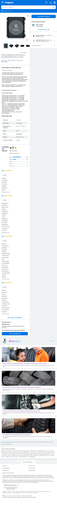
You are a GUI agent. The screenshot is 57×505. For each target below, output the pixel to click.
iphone (40, 451)
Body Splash (45, 454)
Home (3, 495)
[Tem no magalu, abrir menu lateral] (2, 2)
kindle (9, 453)
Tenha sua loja (31, 468)
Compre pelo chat (12, 485)
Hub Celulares (33, 450)
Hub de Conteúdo (25, 450)
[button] (53, 7)
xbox (36, 451)
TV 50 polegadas (22, 456)
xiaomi (53, 453)
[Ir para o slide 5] (18, 41)
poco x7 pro (31, 451)
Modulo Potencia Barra (43, 442)
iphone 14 (3, 451)
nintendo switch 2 (12, 454)
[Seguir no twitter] (43, 341)
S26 (19, 450)
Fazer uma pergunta (15, 333)
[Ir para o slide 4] (17, 41)
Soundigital (19, 134)
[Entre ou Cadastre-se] (54, 2)
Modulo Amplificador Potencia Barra (18, 442)
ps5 (7, 451)
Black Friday (4, 450)
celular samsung (34, 453)
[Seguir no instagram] (50, 341)
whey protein (51, 451)
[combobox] (28, 7)
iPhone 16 (15, 450)
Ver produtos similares (43, 16)
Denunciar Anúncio (36, 45)
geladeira (26, 451)
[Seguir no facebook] (47, 341)
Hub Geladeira (41, 450)
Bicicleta (40, 454)
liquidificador (26, 455)
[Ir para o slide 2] (14, 41)
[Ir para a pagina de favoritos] (46, 2)
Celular (18, 454)
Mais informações (27, 462)
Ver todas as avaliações (15, 317)
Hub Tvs (47, 450)
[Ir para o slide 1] (13, 41)
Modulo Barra (9, 444)
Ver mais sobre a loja (43, 29)
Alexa (16, 456)
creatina (45, 451)
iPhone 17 (10, 450)
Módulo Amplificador (27, 495)
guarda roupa (36, 455)
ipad (31, 455)
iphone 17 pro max (15, 453)
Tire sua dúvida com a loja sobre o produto (13, 330)
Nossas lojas (31, 465)
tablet (35, 454)
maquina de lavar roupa (16, 455)
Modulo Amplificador (32, 442)
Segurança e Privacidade (8, 472)
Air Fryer (11, 451)
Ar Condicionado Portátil (27, 454)
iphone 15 (52, 450)
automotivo (9, 495)
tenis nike (8, 455)
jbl (49, 454)
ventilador (4, 454)
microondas (4, 453)
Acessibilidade (31, 470)
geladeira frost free (45, 455)
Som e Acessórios (17, 495)
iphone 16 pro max (18, 451)
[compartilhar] (27, 40)
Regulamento (5, 470)
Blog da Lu (4, 465)
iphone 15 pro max (25, 453)
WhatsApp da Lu (6, 468)
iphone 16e (41, 453)
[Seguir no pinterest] (53, 341)
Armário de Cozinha (9, 456)
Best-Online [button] (11, 60)
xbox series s (48, 453)
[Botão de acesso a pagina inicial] (24, 2)
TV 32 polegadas (31, 456)
